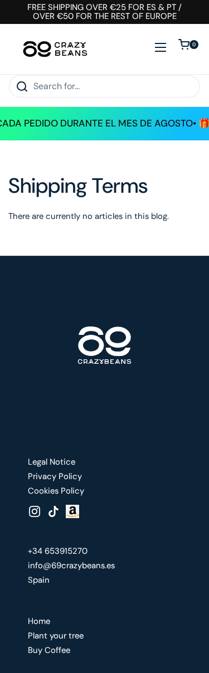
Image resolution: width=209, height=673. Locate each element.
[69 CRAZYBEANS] (55, 49)
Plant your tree (56, 635)
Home (39, 621)
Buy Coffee (49, 650)
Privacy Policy (55, 476)
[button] (189, 49)
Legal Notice (51, 461)
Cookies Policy (56, 490)
